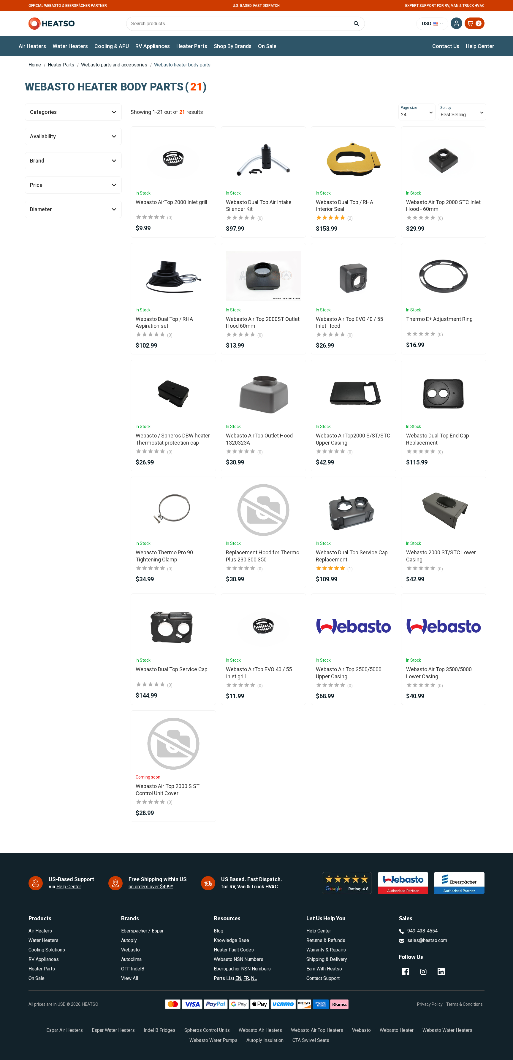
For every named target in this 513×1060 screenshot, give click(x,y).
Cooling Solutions (46, 950)
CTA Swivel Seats (310, 1040)
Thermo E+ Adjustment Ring (439, 319)
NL (254, 978)
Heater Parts (191, 46)
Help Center (480, 46)
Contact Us (445, 46)
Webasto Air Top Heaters (317, 1030)
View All (129, 978)
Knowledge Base (231, 940)
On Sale (267, 46)
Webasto (130, 950)
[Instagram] (423, 971)
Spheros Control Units (207, 1030)
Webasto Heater (397, 1030)
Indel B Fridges (159, 1030)
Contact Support (323, 978)
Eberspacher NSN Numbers (242, 969)
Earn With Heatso (324, 969)
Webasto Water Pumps (213, 1040)
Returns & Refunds (325, 940)
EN (238, 978)
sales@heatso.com (427, 940)
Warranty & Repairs (326, 950)
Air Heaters (32, 46)
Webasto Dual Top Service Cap (172, 669)
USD (427, 23)
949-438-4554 (422, 931)
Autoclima (131, 959)
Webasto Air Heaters (260, 1030)
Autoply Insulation (265, 1040)
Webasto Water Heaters (447, 1030)
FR (246, 978)
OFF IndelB (132, 969)
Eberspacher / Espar (142, 931)
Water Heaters (70, 46)
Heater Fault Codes (234, 950)
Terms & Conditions (464, 1004)
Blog (218, 931)
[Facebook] (405, 971)
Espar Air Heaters (64, 1030)
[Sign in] (456, 23)
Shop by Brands (232, 46)
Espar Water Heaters (113, 1030)
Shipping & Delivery (326, 959)
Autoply (129, 940)
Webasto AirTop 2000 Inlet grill (171, 202)
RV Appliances (152, 46)
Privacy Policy (430, 1004)
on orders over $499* (151, 886)
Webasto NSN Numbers (238, 959)
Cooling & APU (111, 46)
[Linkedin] (441, 971)
